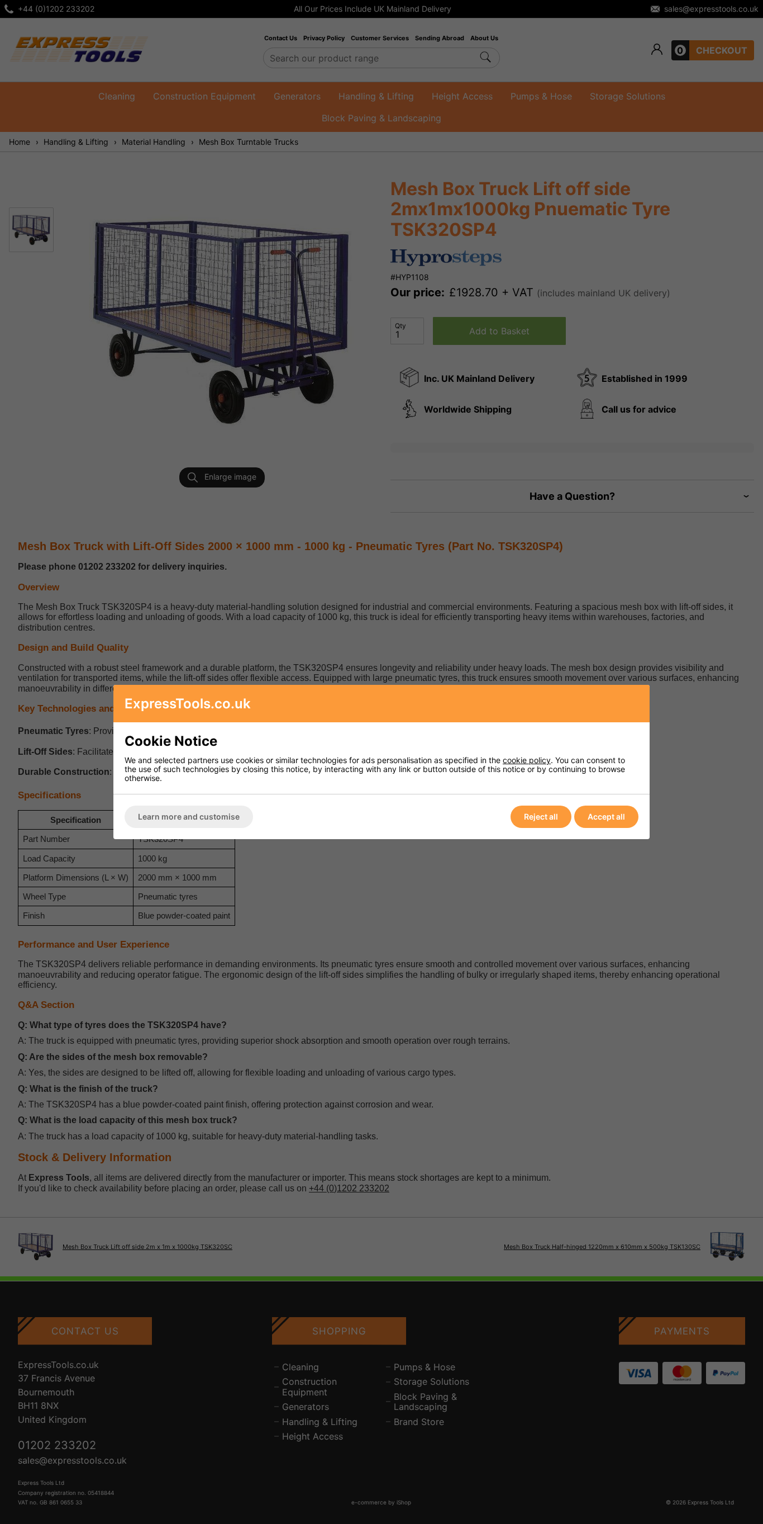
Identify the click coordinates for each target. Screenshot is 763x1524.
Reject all (541, 816)
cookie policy (527, 760)
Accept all (606, 816)
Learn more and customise (189, 816)
